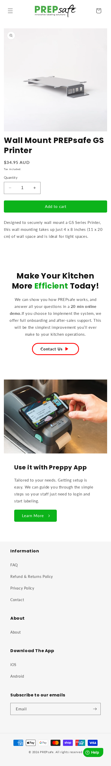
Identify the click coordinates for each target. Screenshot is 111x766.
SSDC (62, 756)
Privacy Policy (22, 588)
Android (17, 676)
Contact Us (52, 349)
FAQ (14, 565)
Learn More (33, 515)
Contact (17, 599)
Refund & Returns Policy (31, 576)
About (15, 632)
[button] (10, 10)
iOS (13, 664)
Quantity (11, 177)
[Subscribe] (94, 709)
